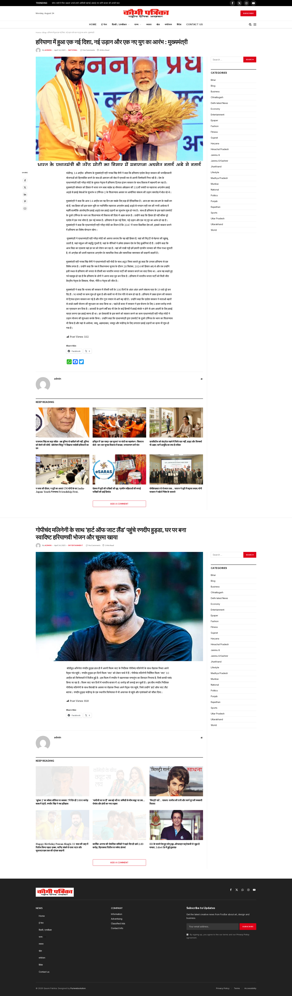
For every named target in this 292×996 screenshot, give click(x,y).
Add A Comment (119, 504)
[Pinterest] (25, 201)
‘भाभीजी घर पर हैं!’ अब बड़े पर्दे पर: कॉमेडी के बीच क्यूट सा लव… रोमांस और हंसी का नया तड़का (119, 802)
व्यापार (149, 24)
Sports (214, 212)
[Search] (250, 24)
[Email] (25, 208)
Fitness (214, 132)
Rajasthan (215, 207)
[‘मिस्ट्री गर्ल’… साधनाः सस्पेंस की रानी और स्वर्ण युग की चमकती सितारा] (176, 781)
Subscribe (248, 13)
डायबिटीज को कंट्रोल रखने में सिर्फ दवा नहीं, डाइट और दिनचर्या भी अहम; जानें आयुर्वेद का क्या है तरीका (175, 443)
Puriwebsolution (78, 988)
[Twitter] (25, 187)
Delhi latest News (219, 103)
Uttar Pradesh (217, 218)
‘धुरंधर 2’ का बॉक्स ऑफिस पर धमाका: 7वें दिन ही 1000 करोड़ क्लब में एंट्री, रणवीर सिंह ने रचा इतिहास (62, 802)
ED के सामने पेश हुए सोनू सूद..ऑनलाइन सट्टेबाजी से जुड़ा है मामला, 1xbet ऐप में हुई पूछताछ (174, 845)
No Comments (89, 50)
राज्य (136, 24)
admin (48, 50)
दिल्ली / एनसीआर (119, 24)
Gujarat (214, 137)
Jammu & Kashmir (219, 160)
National (72, 50)
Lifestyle (215, 172)
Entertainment (217, 114)
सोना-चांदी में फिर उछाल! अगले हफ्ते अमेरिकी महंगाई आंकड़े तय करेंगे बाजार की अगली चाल (86, 3)
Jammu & (215, 155)
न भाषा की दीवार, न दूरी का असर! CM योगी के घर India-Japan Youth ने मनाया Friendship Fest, (60, 490)
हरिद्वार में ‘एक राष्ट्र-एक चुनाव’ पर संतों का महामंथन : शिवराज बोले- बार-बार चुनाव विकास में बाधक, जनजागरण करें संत (118, 443)
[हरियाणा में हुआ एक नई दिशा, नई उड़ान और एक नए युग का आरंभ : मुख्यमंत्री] (119, 111)
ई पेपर (104, 24)
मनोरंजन (168, 24)
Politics (214, 195)
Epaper (214, 120)
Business (215, 91)
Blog (44, 32)
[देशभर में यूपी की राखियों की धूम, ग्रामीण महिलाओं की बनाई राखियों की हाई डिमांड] (119, 469)
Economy (215, 109)
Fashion (215, 126)
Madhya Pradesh (219, 178)
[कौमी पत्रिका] (146, 13)
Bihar (213, 80)
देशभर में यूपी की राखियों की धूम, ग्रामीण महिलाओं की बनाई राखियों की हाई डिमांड (117, 490)
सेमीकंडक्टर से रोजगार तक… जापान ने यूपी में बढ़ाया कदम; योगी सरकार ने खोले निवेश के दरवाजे (175, 490)
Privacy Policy (242, 934)
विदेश (179, 24)
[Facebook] (25, 180)
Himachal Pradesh (220, 149)
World (214, 230)
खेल (158, 24)
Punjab (214, 201)
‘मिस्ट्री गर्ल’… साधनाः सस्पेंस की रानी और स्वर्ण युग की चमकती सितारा (175, 802)
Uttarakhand (217, 224)
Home (93, 24)
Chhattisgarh (217, 97)
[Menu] (255, 24)
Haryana (215, 143)
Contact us (194, 24)
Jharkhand (216, 166)
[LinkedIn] (25, 194)
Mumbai (215, 184)
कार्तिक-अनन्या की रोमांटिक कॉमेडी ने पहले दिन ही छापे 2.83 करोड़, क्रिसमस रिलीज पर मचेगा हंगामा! (118, 845)
